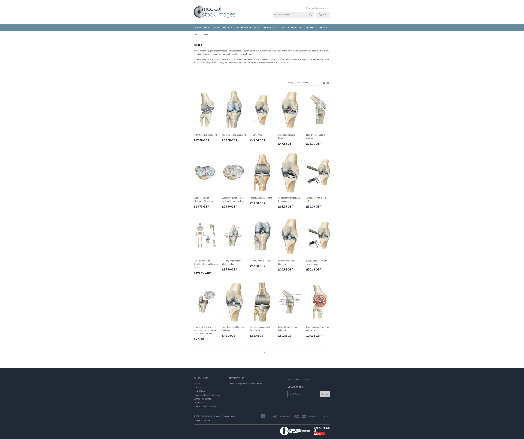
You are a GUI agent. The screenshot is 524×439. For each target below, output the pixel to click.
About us (198, 387)
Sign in (308, 8)
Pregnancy (199, 402)
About (310, 27)
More (323, 27)
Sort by (290, 83)
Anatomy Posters (291, 27)
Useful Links (199, 391)
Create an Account (322, 8)
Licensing (269, 27)
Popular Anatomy (247, 27)
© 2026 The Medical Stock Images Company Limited (215, 416)
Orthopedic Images (202, 398)
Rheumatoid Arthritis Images (207, 395)
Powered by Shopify (202, 420)
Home (196, 35)
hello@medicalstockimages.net (249, 383)
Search (197, 383)
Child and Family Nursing (205, 406)
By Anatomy (201, 27)
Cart (325, 14)
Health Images (222, 27)
